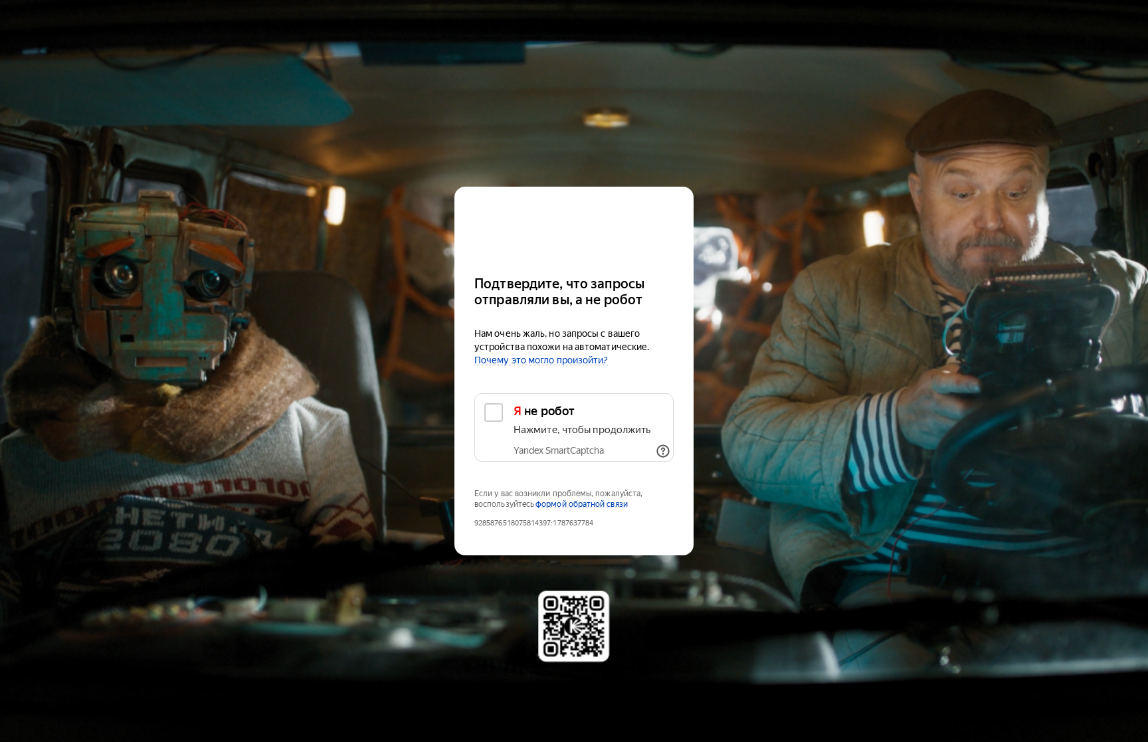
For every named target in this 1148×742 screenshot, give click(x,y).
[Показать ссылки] (663, 451)
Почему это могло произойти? (541, 360)
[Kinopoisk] (574, 225)
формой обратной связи (581, 504)
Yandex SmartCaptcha (559, 450)
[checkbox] (574, 427)
